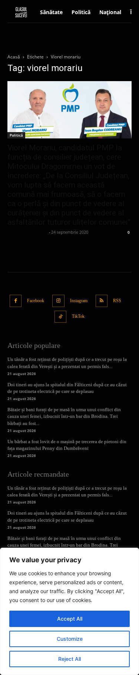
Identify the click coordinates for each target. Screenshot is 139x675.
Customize (70, 639)
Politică (16, 135)
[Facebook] (16, 301)
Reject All (69, 659)
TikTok (78, 316)
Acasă (13, 57)
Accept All (69, 618)
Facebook (35, 300)
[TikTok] (60, 317)
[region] (69, 611)
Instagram (78, 300)
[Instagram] (58, 301)
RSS (117, 300)
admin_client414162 (27, 232)
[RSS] (102, 301)
